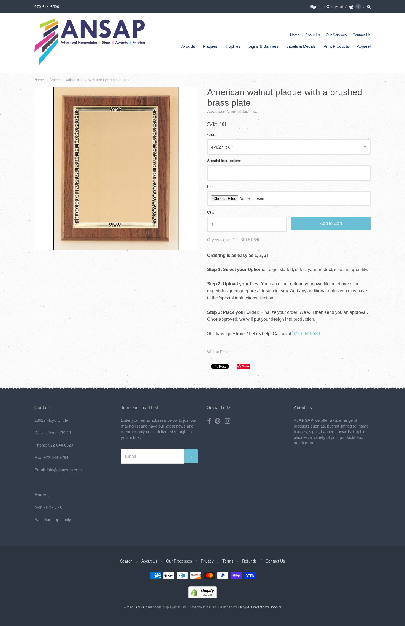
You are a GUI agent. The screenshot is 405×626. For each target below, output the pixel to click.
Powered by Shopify (266, 606)
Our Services (336, 34)
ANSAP (141, 606)
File (210, 187)
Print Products (336, 46)
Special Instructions (224, 161)
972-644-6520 (306, 333)
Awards (188, 46)
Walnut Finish (219, 351)
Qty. (210, 212)
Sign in (316, 6)
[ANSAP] (89, 62)
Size (211, 135)
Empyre (243, 606)
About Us (312, 34)
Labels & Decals (301, 46)
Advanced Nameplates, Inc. (232, 111)
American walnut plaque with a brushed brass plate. (90, 80)
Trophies (233, 46)
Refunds (249, 561)
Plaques (210, 46)
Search (126, 561)
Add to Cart (331, 223)
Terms (227, 561)
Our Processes (179, 561)
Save (245, 366)
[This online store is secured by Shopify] (202, 596)
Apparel (364, 46)
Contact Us (362, 34)
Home (294, 34)
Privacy (207, 561)
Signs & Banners (263, 46)
